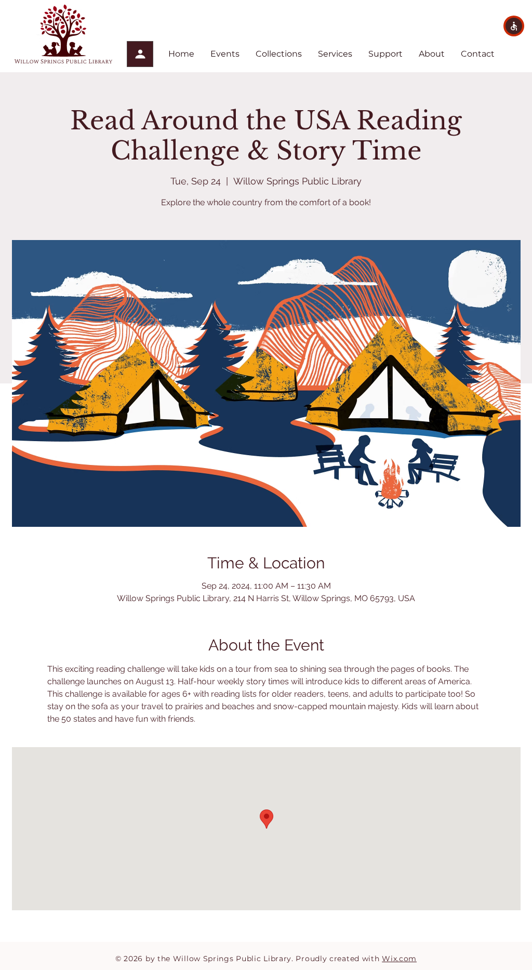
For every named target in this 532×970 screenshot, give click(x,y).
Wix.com (399, 958)
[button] (513, 26)
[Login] (140, 54)
